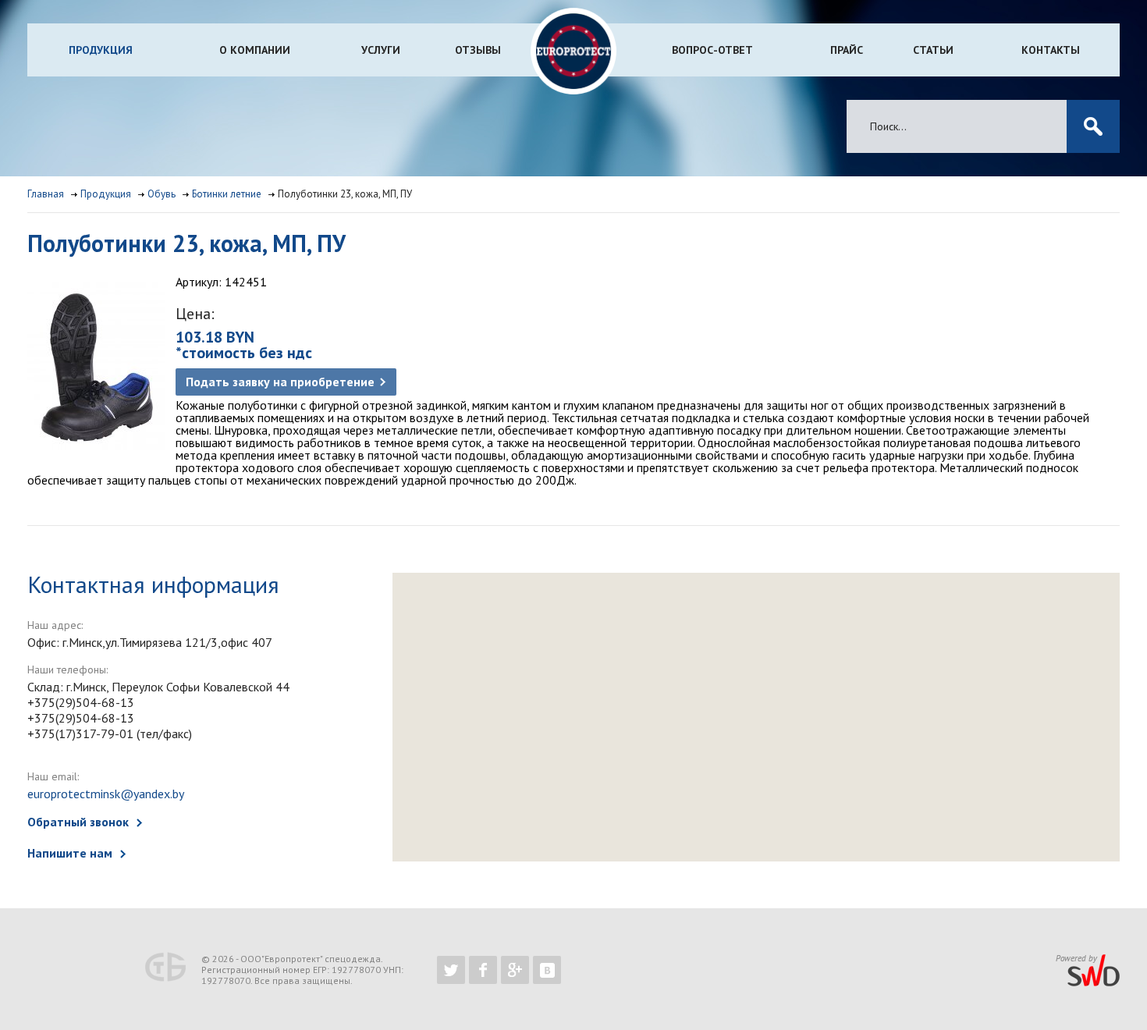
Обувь (161, 194)
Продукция (101, 50)
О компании (254, 50)
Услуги (380, 50)
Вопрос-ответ (712, 50)
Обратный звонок (78, 821)
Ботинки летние (226, 194)
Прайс (846, 50)
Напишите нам (69, 853)
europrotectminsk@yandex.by (105, 793)
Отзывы (478, 50)
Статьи (933, 50)
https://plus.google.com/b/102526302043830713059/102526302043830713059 (515, 970)
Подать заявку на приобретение (280, 381)
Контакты (1050, 50)
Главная (45, 194)
